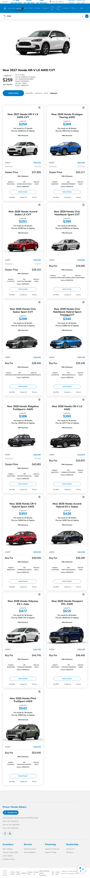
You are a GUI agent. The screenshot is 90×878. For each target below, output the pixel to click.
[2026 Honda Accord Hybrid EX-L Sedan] (67, 537)
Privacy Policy (13, 873)
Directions (69, 852)
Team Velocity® (74, 871)
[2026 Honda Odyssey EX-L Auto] (23, 635)
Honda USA (58, 873)
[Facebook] (5, 833)
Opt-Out (53, 873)
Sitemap (23, 873)
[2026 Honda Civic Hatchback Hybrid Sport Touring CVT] (67, 343)
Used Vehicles (8, 856)
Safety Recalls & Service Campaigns (44, 873)
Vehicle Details (13, 93)
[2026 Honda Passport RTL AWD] (67, 635)
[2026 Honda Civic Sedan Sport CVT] (23, 343)
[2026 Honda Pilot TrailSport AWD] (23, 732)
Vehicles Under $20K (10, 852)
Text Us (34, 197)
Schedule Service (30, 849)
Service (28, 844)
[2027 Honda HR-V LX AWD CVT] (23, 148)
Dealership (72, 844)
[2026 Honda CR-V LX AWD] (67, 440)
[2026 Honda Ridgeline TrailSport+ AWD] (23, 440)
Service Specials (29, 852)
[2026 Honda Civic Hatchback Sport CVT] (67, 245)
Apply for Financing (52, 849)
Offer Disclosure (23, 135)
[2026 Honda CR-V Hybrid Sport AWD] (23, 537)
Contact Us (12, 812)
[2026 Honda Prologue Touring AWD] (67, 148)
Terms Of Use (18, 873)
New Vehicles (8, 849)
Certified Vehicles (9, 859)
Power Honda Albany (5, 873)
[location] (50, 2)
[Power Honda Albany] (9, 8)
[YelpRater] (10, 833)
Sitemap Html (29, 873)
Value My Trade (50, 852)
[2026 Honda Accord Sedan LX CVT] (23, 245)
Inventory (8, 844)
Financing (50, 844)
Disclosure (53, 93)
